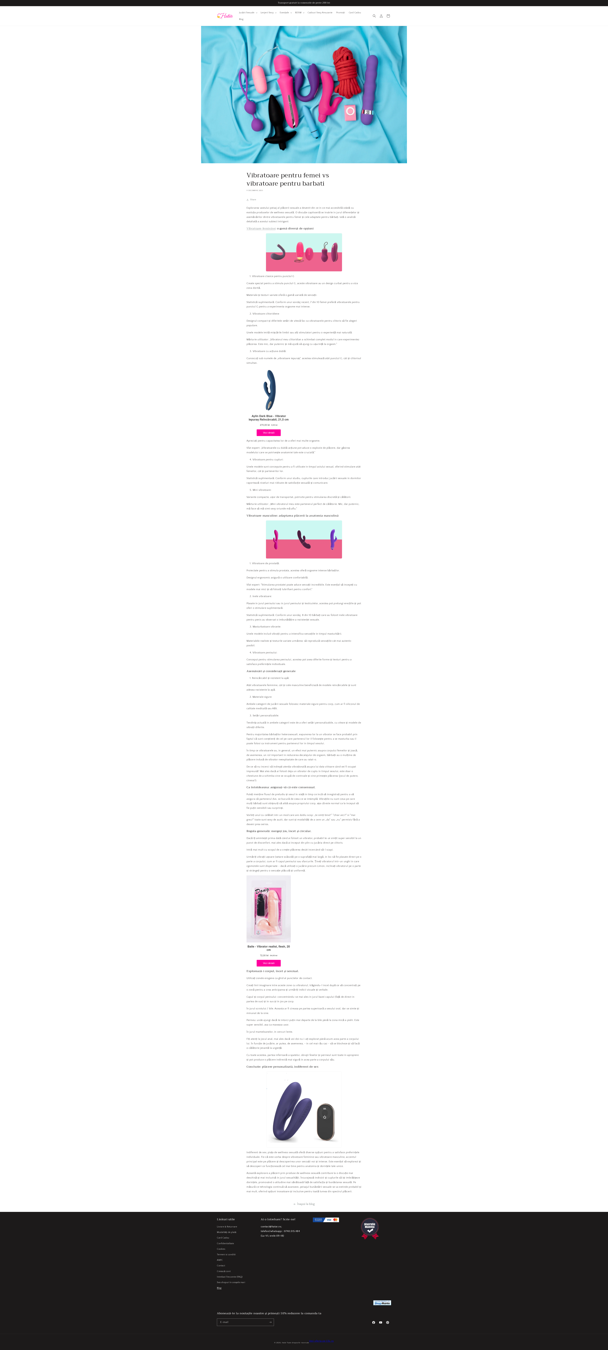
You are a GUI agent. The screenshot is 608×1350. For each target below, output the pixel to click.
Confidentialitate (225, 1243)
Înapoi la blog (306, 1204)
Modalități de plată (226, 1232)
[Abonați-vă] (270, 1322)
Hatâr (284, 1343)
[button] (248, 12)
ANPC (220, 1260)
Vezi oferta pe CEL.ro (321, 1341)
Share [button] (253, 199)
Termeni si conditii (226, 1254)
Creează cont (224, 1271)
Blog (219, 1288)
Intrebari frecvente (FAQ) (230, 1277)
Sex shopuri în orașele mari (231, 1282)
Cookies (221, 1249)
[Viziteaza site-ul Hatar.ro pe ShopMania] (382, 1303)
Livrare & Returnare (227, 1226)
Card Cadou (223, 1238)
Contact (221, 1265)
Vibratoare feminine (261, 228)
